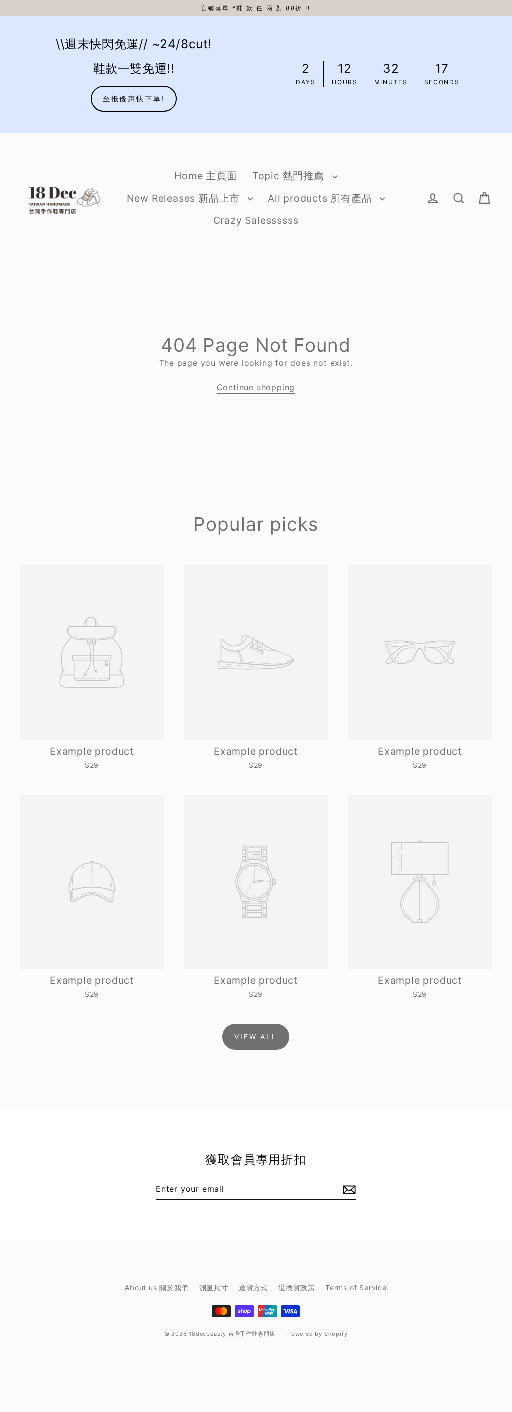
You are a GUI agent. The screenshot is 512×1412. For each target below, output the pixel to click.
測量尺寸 (214, 1287)
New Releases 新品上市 (185, 198)
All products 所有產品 (321, 198)
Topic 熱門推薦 (290, 176)
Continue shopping (256, 387)
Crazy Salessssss (256, 220)
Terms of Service (356, 1287)
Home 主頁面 (205, 176)
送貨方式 (253, 1287)
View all (255, 1036)
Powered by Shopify (318, 1333)
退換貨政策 (297, 1287)
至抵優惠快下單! (134, 98)
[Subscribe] (348, 1189)
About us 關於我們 (157, 1287)
